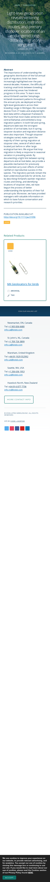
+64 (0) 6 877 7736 (17, 386)
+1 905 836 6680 (16, 326)
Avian (7, 222)
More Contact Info (19, 399)
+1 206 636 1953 (16, 371)
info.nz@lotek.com (13, 389)
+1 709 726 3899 (16, 341)
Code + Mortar (17, 421)
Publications (29, 5)
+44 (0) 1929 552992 (18, 356)
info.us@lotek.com (13, 374)
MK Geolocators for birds (23, 284)
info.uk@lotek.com (13, 359)
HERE (30, 873)
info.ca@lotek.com (13, 329)
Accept (9, 878)
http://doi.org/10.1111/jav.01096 (19, 217)
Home (17, 5)
